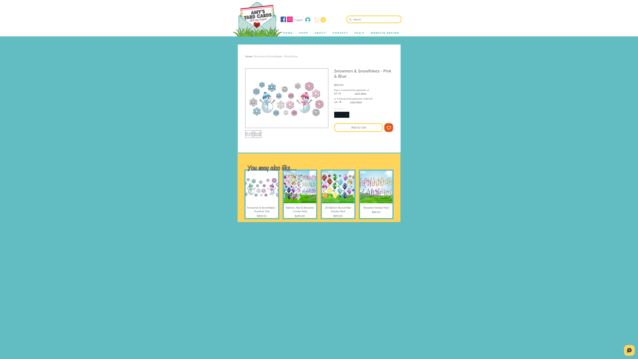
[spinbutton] (342, 115)
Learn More (361, 93)
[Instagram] (290, 19)
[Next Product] (398, 194)
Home (248, 56)
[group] (319, 194)
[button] (320, 20)
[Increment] (347, 115)
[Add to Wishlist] (388, 127)
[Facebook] (283, 19)
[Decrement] (337, 115)
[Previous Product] (240, 194)
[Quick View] (262, 187)
